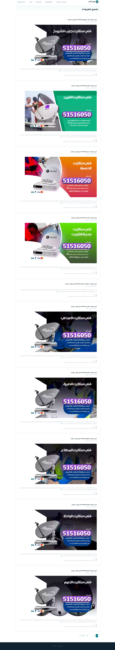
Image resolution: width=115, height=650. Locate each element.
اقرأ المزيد (60, 70)
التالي (82, 635)
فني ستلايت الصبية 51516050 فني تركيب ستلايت (84, 372)
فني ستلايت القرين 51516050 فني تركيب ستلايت (84, 85)
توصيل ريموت (65, 75)
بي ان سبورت (93, 75)
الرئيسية (64, 2)
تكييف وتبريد (58, 2)
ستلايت (94, 74)
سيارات (30, 2)
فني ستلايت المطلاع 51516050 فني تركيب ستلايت (83, 438)
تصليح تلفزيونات (82, 75)
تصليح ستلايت (76, 75)
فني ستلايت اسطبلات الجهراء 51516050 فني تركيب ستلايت (81, 284)
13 (87, 636)
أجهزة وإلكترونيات (48, 2)
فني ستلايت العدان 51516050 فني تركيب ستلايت (84, 218)
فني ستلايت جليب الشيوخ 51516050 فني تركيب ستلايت (82, 19)
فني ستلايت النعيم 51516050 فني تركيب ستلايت (84, 570)
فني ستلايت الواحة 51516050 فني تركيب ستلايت (84, 504)
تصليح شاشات (71, 75)
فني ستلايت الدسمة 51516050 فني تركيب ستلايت (84, 151)
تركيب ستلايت (88, 75)
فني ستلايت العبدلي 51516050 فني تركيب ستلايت (84, 306)
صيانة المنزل (39, 2)
